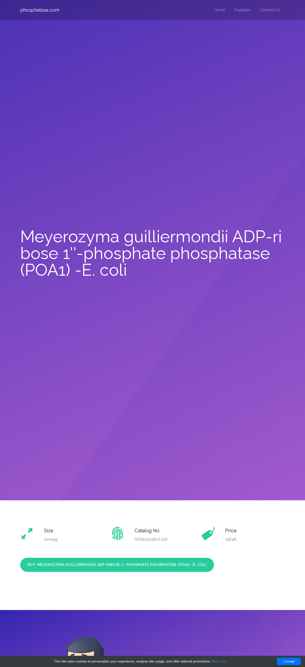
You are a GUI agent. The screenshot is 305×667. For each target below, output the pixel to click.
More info (219, 661)
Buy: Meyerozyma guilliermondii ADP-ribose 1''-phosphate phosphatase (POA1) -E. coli (117, 565)
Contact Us (270, 10)
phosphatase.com (39, 10)
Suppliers (242, 10)
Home (219, 10)
